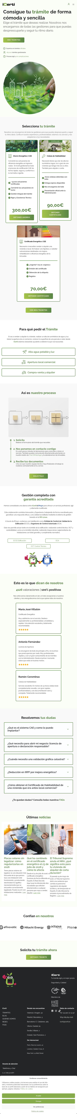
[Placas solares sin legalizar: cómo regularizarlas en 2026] (15, 839)
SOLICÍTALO (38, 476)
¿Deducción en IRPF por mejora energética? (32, 772)
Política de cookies (37, 1111)
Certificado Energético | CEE (35, 241)
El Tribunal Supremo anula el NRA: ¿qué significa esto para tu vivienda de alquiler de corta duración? (61, 865)
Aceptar (38, 1096)
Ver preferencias (38, 1107)
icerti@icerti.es (65, 1022)
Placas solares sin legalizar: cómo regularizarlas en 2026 (14, 863)
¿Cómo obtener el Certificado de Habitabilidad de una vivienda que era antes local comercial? (35, 786)
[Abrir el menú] (73, 4)
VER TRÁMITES (13, 40)
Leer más (36, 893)
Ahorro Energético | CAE (22, 156)
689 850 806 (68, 1017)
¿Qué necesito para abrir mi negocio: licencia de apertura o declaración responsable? (35, 745)
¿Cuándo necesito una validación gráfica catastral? (36, 759)
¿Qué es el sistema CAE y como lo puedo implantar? (30, 729)
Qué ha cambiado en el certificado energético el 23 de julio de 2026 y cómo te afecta (38, 864)
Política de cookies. (26, 1089)
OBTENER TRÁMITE (38, 957)
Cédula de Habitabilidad (56, 156)
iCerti (4, 1008)
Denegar (38, 1101)
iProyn (40, 506)
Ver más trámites (38, 310)
